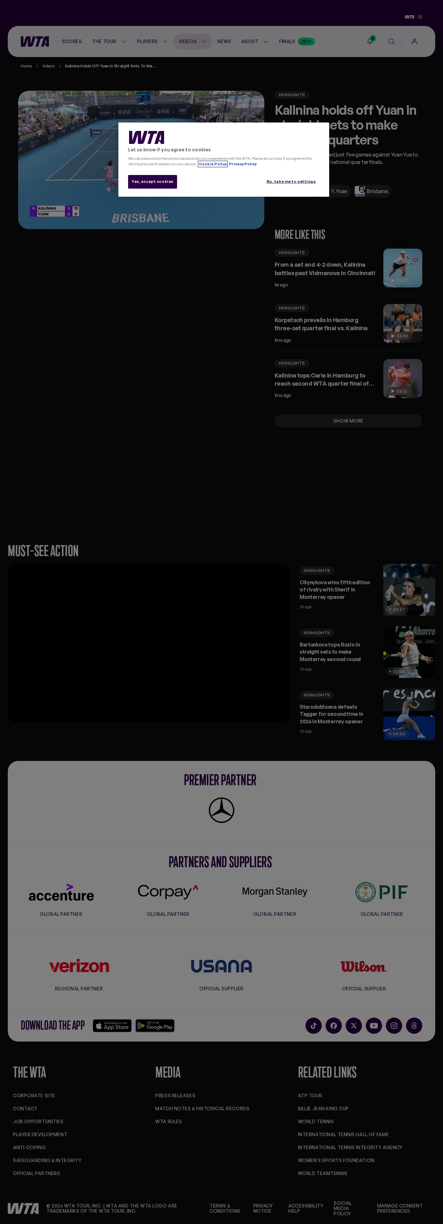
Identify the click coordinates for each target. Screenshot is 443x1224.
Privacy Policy (242, 164)
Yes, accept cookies (153, 181)
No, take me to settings (291, 181)
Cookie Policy (213, 164)
